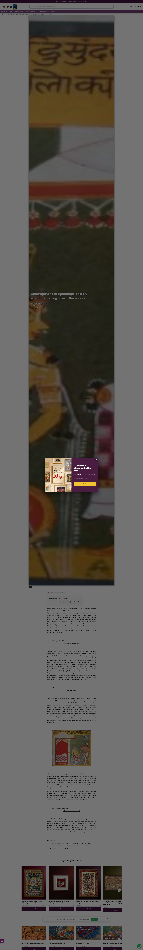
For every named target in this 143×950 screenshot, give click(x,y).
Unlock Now (85, 484)
